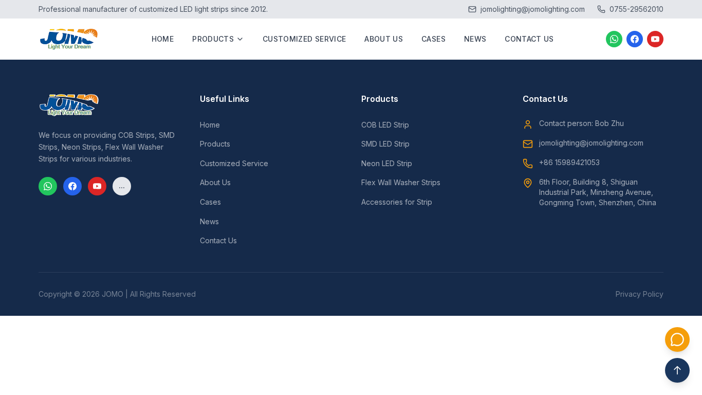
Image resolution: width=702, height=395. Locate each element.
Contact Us (529, 38)
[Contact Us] (677, 339)
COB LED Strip (385, 124)
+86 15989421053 (569, 162)
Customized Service (304, 38)
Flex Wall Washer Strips (400, 182)
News (475, 38)
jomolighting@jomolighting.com (591, 142)
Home (163, 38)
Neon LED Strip (386, 163)
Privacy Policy (639, 294)
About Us (383, 38)
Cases (433, 38)
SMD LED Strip (385, 143)
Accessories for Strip (396, 202)
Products (213, 38)
